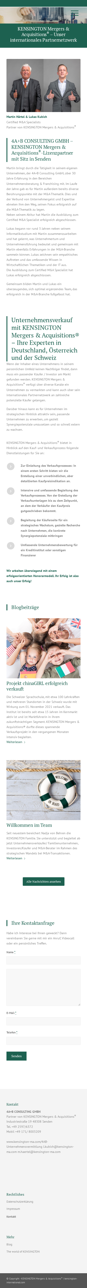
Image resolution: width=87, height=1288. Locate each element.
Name (10, 952)
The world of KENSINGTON (23, 1251)
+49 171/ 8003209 (28, 1132)
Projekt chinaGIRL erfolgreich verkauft (37, 686)
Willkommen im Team (29, 825)
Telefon (11, 1032)
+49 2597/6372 (22, 1127)
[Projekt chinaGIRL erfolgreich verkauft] (43, 648)
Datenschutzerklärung (19, 1202)
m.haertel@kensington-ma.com (39, 1152)
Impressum (13, 1209)
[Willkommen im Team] (43, 790)
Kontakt (11, 1217)
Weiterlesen (14, 742)
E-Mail (11, 1013)
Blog (9, 1244)
